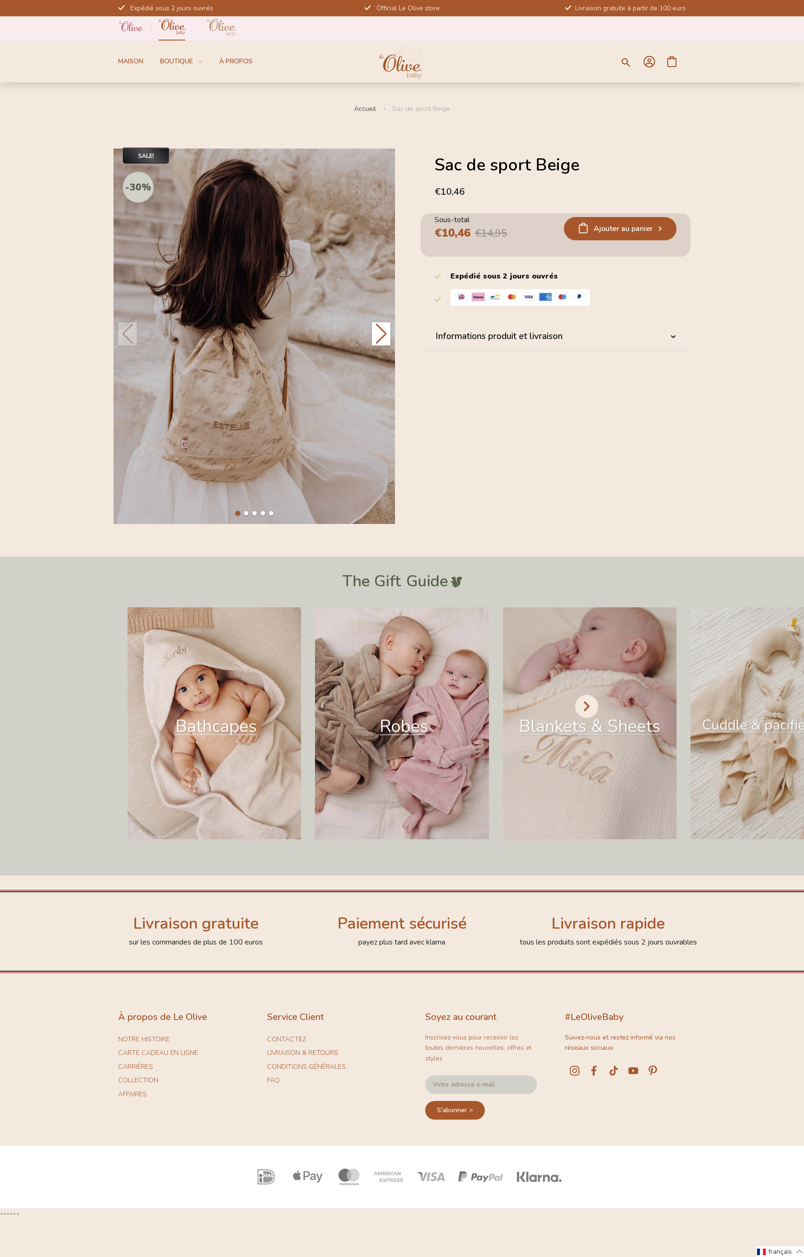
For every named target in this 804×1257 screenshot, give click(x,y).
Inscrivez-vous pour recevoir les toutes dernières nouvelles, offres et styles (478, 1048)
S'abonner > (455, 1110)
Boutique (176, 61)
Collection (138, 1080)
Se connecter (649, 61)
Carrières (135, 1066)
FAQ (273, 1080)
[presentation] (586, 706)
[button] (237, 513)
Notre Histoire (144, 1039)
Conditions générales (306, 1066)
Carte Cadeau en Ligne (158, 1052)
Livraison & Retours (302, 1052)
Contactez (286, 1039)
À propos (236, 61)
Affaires (132, 1094)
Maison (130, 61)
